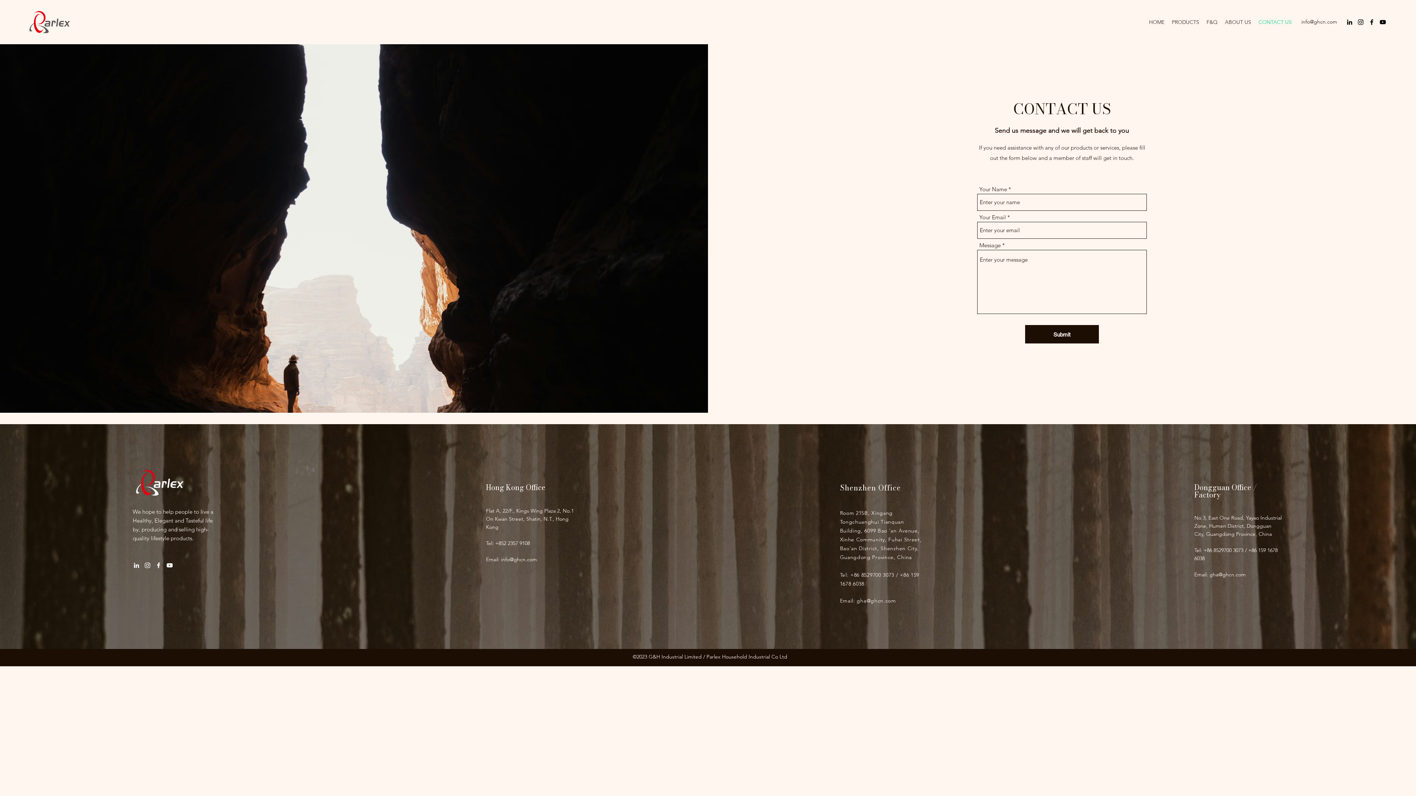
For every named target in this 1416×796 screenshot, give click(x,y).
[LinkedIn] (1349, 22)
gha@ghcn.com (876, 600)
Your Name (993, 189)
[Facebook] (1371, 22)
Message (990, 245)
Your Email (992, 217)
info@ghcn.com (1319, 21)
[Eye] (160, 482)
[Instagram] (1360, 22)
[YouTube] (1382, 22)
